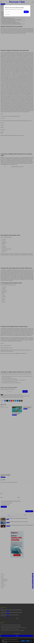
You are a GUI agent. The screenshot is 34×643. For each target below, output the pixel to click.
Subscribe (26, 11)
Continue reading (7, 14)
